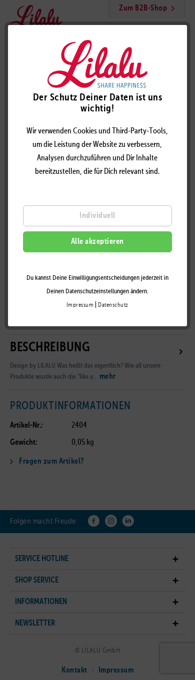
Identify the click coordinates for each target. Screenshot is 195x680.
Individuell (98, 216)
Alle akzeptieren (97, 242)
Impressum (80, 305)
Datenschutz (113, 305)
